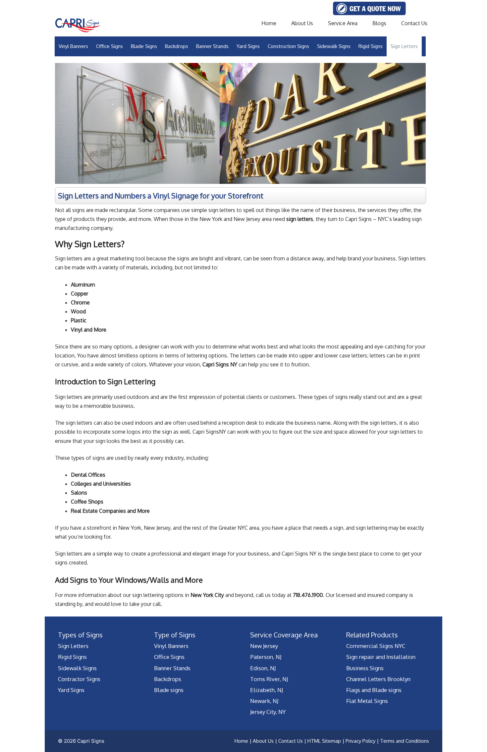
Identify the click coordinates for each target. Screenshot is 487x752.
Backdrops (176, 46)
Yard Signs (248, 46)
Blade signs (169, 689)
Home (268, 23)
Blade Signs (144, 46)
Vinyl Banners (73, 46)
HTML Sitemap (324, 741)
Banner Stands (212, 46)
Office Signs (109, 46)
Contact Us (414, 23)
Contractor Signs (79, 678)
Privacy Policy (360, 741)
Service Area (342, 23)
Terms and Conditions (404, 741)
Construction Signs (288, 46)
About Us (302, 23)
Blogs (379, 23)
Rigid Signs (370, 46)
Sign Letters (404, 46)
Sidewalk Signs (334, 46)
